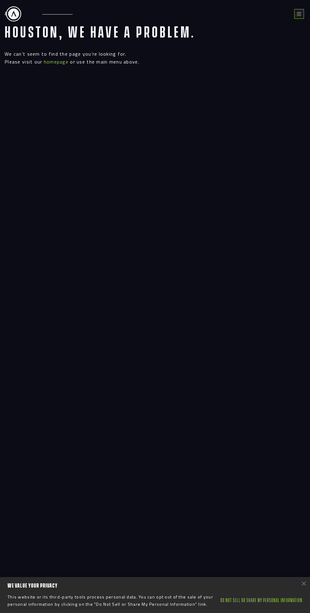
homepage (56, 61)
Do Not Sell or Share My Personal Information (261, 600)
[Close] (303, 583)
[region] (155, 595)
